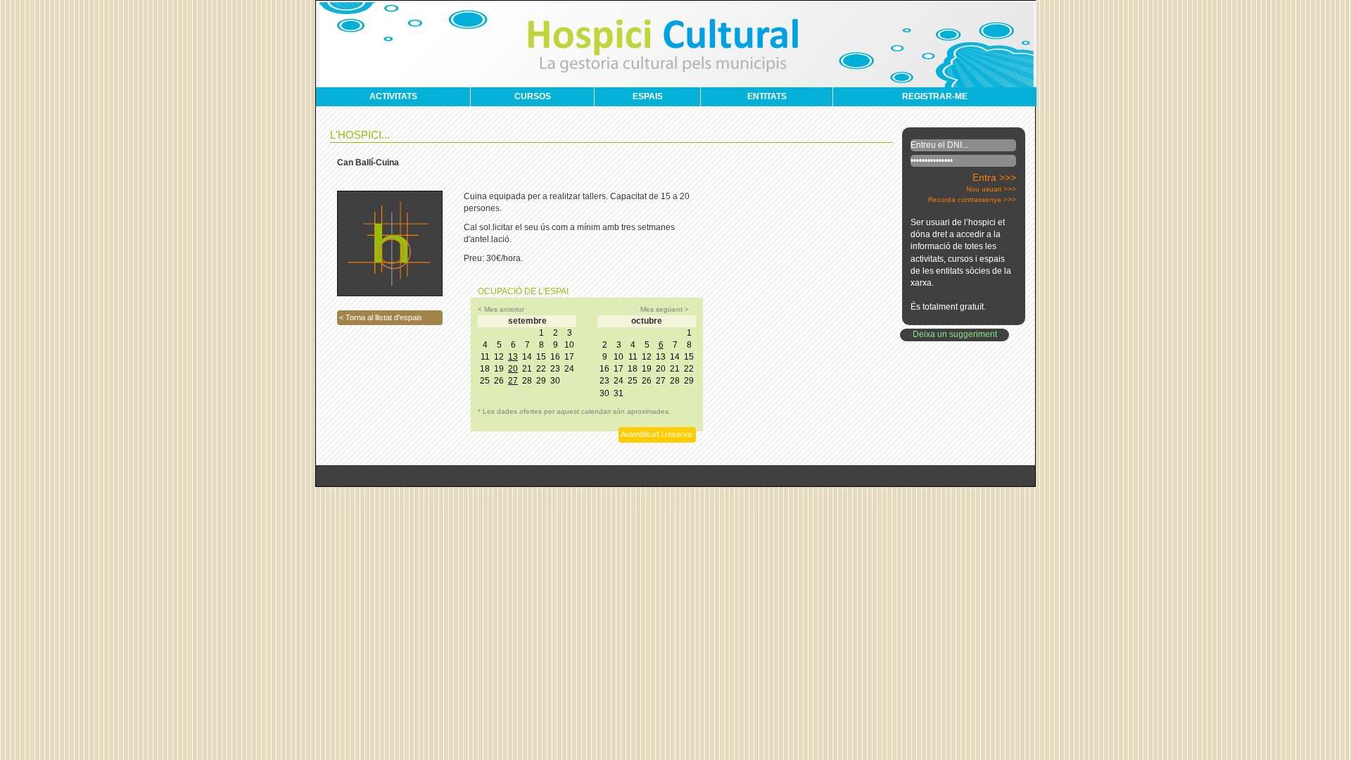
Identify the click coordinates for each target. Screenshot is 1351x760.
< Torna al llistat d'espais (380, 317)
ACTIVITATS (393, 96)
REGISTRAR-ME (935, 96)
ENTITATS (767, 96)
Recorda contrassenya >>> (972, 199)
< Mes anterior (501, 309)
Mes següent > (664, 309)
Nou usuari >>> (991, 189)
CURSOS (532, 96)
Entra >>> (994, 177)
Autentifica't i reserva (656, 434)
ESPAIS (648, 96)
